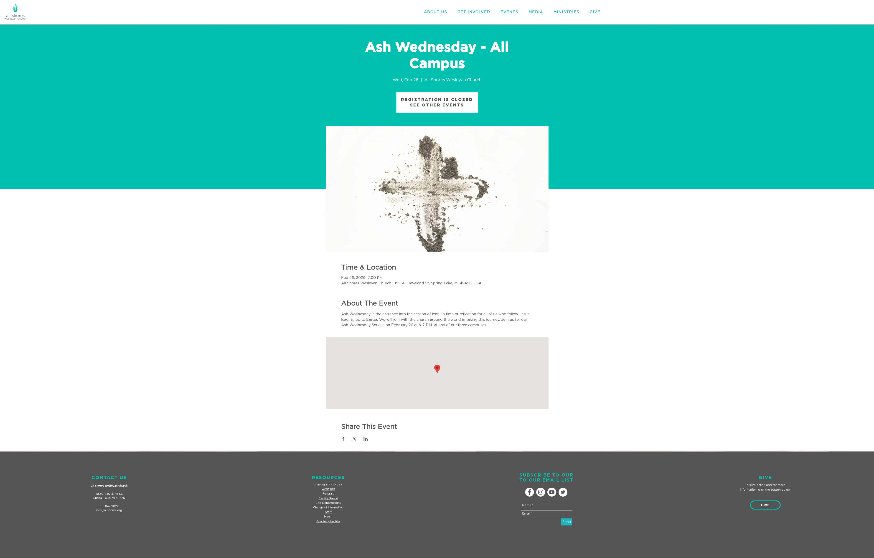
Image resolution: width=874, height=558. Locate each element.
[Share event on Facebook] (343, 439)
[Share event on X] (354, 439)
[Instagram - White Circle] (540, 492)
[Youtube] (551, 492)
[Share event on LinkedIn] (365, 439)
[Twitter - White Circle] (563, 492)
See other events (437, 105)
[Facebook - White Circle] (529, 492)
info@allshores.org (109, 510)
